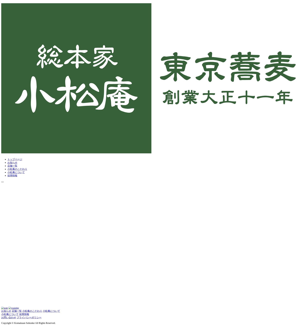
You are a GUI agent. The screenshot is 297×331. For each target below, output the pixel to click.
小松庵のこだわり (17, 169)
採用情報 (12, 175)
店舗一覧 (12, 165)
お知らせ (12, 162)
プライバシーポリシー (29, 317)
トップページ (14, 159)
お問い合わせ (8, 317)
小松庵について (16, 172)
